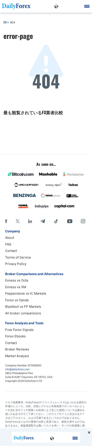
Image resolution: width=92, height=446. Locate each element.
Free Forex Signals (19, 330)
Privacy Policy (15, 264)
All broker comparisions (23, 313)
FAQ (8, 244)
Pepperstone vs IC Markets (25, 293)
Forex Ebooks (15, 336)
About (9, 238)
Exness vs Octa (16, 280)
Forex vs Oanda (16, 300)
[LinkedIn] (30, 221)
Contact (11, 251)
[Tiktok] (56, 221)
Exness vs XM (15, 287)
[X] (17, 221)
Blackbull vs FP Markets (23, 306)
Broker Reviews (17, 349)
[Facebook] (6, 221)
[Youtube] (69, 221)
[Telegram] (42, 221)
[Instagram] (83, 221)
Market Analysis (17, 356)
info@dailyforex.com (17, 369)
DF (5, 22)
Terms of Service (18, 257)
